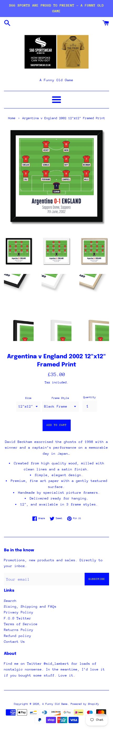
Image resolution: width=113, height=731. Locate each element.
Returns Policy (18, 630)
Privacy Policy (18, 612)
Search (10, 601)
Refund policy (17, 636)
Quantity (89, 397)
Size (28, 398)
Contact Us (14, 642)
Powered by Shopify (85, 704)
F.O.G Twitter (17, 618)
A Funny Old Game (55, 704)
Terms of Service (21, 624)
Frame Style (60, 398)
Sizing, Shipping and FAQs (30, 606)
